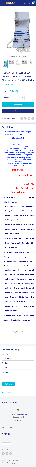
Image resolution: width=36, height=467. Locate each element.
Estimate (8, 384)
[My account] (29, 3)
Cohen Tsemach (8, 85)
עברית (4, 444)
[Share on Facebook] (21, 118)
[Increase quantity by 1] (22, 98)
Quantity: (5, 98)
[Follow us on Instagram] (7, 453)
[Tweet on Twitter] (29, 118)
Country (5, 354)
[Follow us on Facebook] (3, 453)
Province (5, 363)
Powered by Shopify (8, 463)
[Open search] (25, 3)
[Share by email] (32, 118)
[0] (32, 3)
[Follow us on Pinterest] (10, 453)
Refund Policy (7, 392)
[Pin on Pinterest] (25, 118)
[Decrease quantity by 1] (12, 98)
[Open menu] (3, 3)
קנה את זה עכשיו (18, 111)
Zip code (5, 372)
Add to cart (18, 105)
